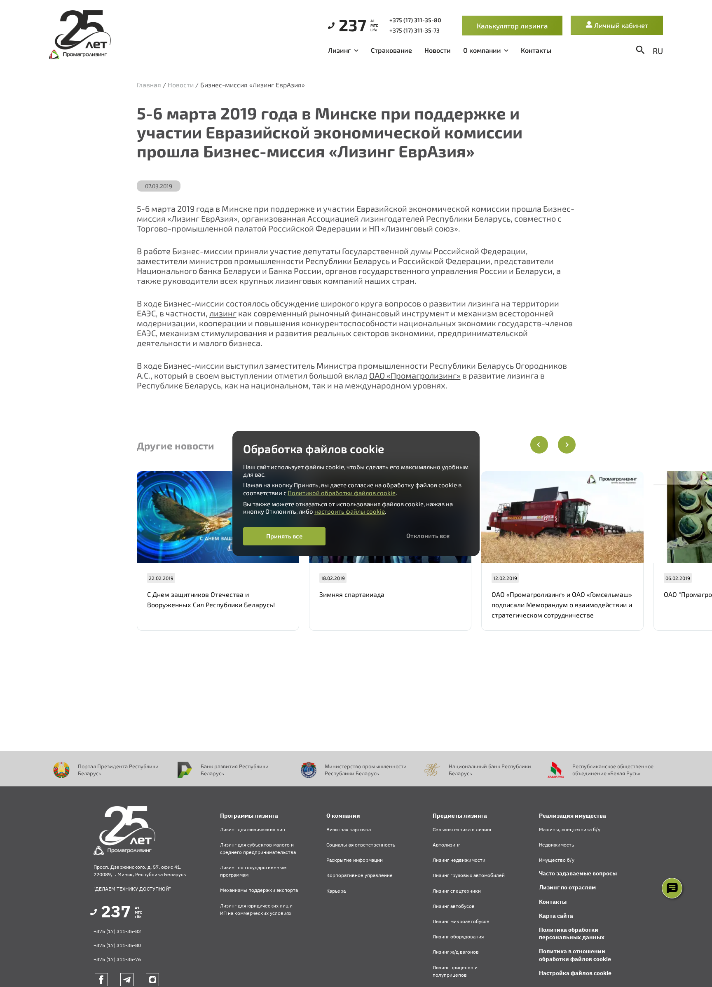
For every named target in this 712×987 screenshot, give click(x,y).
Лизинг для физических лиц (252, 829)
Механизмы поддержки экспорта (259, 890)
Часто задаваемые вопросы (578, 873)
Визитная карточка (348, 829)
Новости (437, 50)
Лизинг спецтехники (457, 891)
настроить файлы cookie (349, 511)
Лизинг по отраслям (567, 887)
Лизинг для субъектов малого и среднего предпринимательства (258, 848)
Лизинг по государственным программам (253, 871)
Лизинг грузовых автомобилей (469, 875)
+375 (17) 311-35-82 (117, 931)
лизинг (223, 313)
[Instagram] (152, 979)
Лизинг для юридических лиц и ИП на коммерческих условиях (256, 909)
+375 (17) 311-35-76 (117, 959)
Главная (149, 85)
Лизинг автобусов (454, 906)
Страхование (391, 50)
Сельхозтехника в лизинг (462, 829)
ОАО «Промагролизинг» (415, 375)
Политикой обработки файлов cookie (342, 492)
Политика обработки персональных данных (571, 933)
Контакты (536, 50)
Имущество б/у (556, 860)
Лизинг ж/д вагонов (456, 952)
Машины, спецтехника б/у (569, 829)
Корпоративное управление (359, 875)
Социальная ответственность (360, 845)
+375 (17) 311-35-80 (117, 945)
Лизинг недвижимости (459, 860)
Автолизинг (446, 845)
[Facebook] (101, 979)
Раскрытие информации (354, 860)
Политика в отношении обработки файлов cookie (575, 954)
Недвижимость (556, 845)
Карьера (336, 891)
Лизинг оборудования (458, 936)
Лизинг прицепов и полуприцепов (455, 971)
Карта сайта (556, 915)
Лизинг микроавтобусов (461, 921)
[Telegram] (127, 979)
